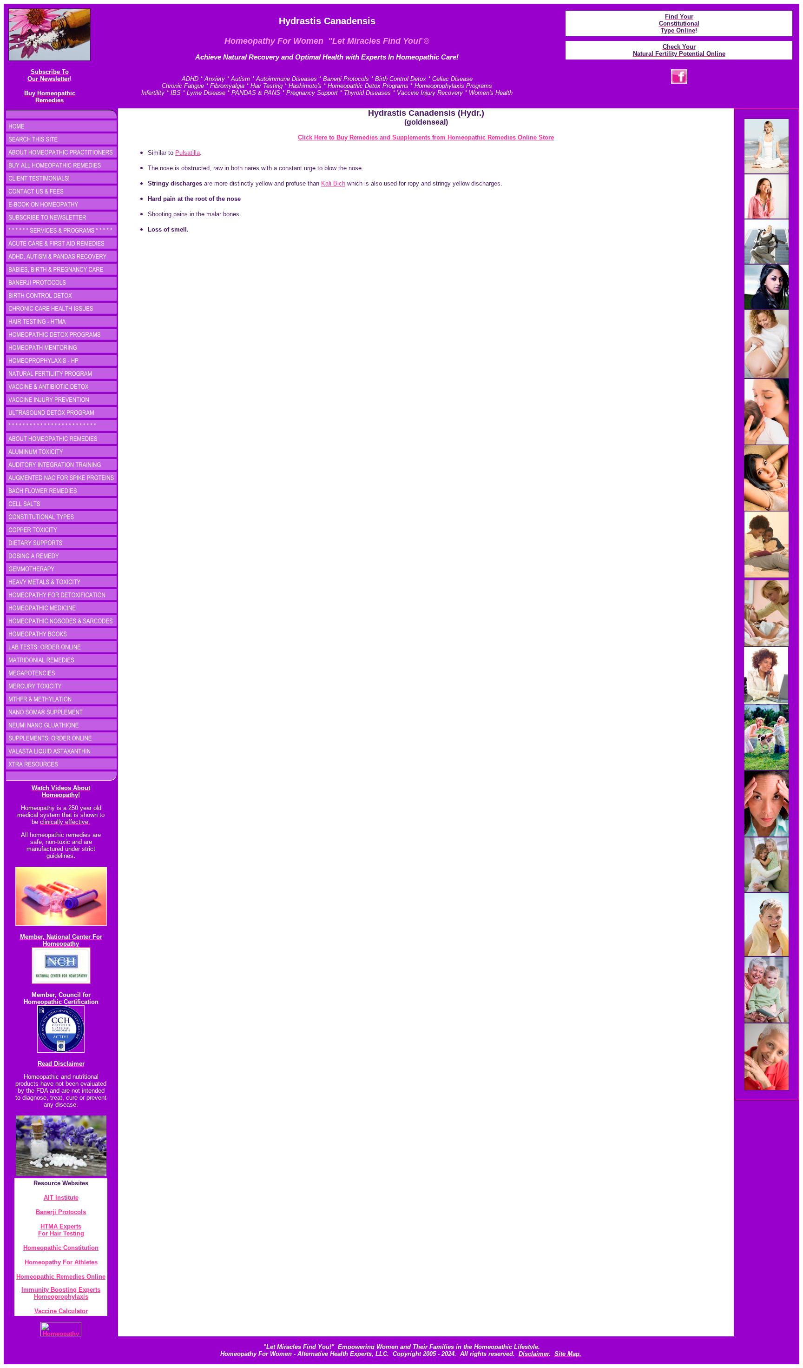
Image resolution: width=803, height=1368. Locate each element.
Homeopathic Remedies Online (60, 1276)
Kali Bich (333, 183)
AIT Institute (61, 1197)
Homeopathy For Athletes (61, 1262)
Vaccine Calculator (61, 1311)
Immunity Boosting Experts (60, 1289)
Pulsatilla (187, 152)
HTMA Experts (60, 1226)
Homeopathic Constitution (61, 1247)
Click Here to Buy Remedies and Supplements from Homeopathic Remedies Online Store (426, 137)
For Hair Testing (61, 1233)
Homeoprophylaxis (61, 1296)
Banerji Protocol (59, 1212)
